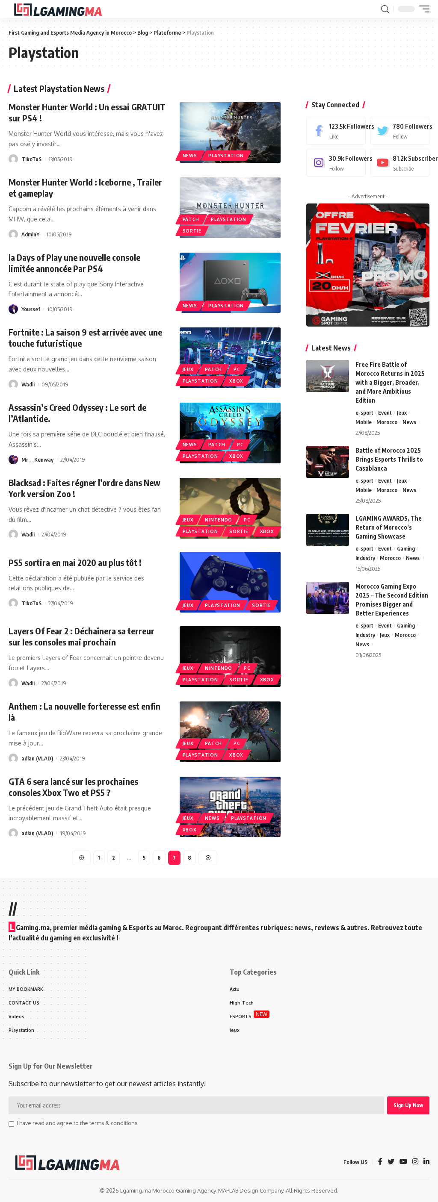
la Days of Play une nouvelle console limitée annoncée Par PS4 (74, 263)
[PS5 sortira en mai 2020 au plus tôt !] (230, 582)
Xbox (236, 380)
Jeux (188, 369)
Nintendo (218, 519)
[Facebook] (336, 131)
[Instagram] (336, 163)
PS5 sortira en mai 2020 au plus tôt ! (75, 562)
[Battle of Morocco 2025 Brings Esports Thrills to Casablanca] (327, 462)
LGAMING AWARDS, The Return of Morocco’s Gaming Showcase (388, 527)
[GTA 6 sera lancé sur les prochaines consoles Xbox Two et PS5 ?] (230, 807)
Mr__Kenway (37, 459)
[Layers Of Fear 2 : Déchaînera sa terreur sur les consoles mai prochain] (230, 656)
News (190, 155)
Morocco (386, 421)
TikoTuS (31, 159)
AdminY (30, 234)
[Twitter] (400, 131)
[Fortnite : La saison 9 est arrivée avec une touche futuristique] (230, 357)
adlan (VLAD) (37, 758)
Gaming (406, 548)
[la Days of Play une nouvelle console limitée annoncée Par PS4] (230, 283)
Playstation (226, 155)
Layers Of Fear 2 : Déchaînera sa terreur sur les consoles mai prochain (81, 636)
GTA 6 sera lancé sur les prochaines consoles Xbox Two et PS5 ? (73, 787)
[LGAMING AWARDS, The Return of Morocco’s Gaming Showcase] (327, 530)
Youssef (30, 309)
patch (191, 219)
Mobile (363, 421)
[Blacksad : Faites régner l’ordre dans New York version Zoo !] (230, 508)
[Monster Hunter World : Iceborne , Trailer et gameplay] (230, 207)
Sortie (192, 230)
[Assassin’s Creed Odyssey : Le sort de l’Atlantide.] (230, 433)
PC (237, 369)
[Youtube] (400, 163)
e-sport (364, 412)
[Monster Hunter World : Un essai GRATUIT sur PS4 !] (230, 132)
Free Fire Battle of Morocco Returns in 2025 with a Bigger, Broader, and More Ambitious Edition (390, 382)
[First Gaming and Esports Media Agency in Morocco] (65, 9)
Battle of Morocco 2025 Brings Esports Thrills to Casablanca (389, 459)
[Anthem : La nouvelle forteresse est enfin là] (230, 731)
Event (385, 412)
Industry (365, 557)
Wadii (28, 384)
